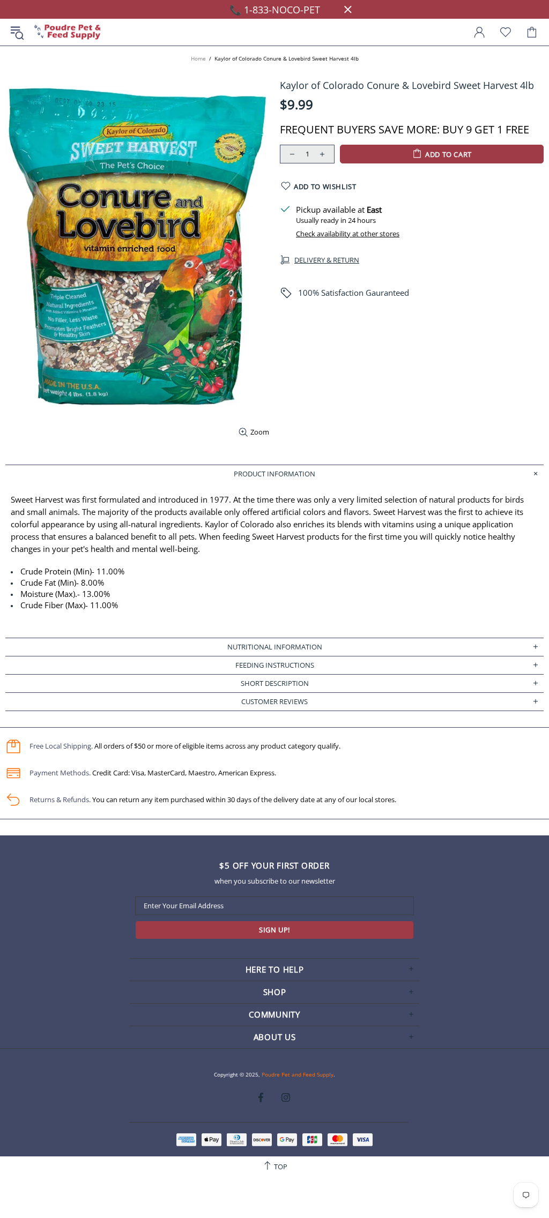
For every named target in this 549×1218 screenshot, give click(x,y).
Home (198, 58)
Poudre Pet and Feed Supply (67, 32)
